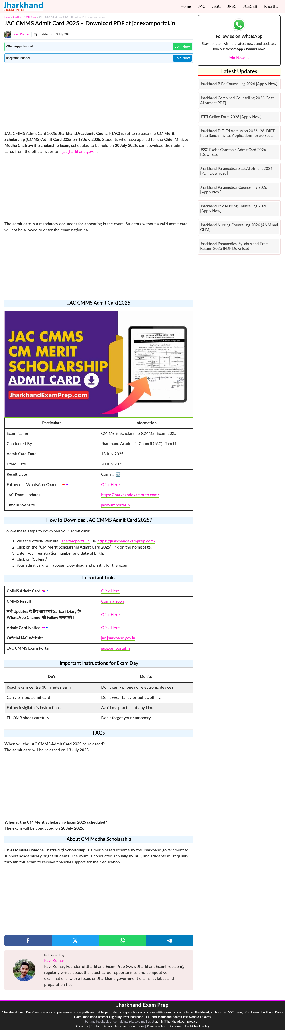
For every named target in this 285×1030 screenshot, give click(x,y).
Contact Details (101, 1026)
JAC (201, 7)
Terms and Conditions (129, 1026)
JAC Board (31, 17)
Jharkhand (18, 17)
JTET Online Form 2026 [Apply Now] (230, 117)
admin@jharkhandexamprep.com (177, 1021)
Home (185, 7)
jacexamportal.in (115, 505)
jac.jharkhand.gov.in (80, 152)
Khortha (271, 7)
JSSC (216, 7)
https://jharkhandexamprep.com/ (130, 495)
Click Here (110, 485)
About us (81, 1026)
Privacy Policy (156, 1026)
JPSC (231, 7)
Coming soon (112, 601)
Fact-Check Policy (197, 1026)
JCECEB (250, 7)
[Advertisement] (98, 96)
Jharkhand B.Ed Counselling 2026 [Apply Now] (238, 84)
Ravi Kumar (21, 34)
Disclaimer (175, 1026)
